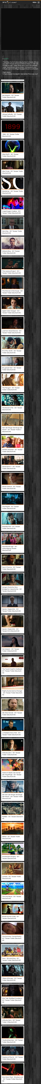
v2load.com (5, 2)
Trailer (6, 59)
